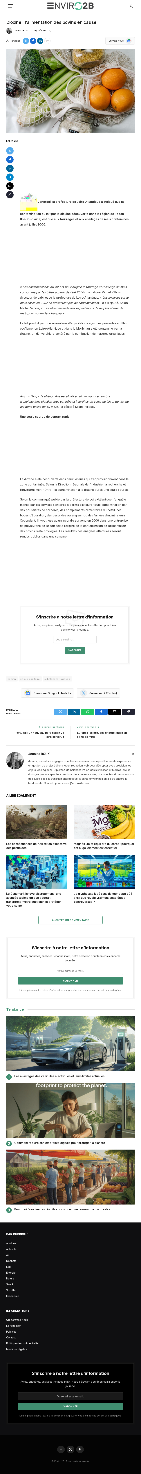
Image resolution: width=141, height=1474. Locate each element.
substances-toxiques (57, 678)
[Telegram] (10, 177)
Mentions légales (16, 1349)
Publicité (11, 1331)
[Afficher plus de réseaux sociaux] (47, 41)
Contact (11, 1337)
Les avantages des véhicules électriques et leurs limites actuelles (59, 1076)
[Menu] (10, 6)
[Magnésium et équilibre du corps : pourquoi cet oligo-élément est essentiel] (104, 822)
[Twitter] (10, 150)
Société (11, 1290)
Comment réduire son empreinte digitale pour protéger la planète (59, 1143)
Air (7, 1255)
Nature (10, 1278)
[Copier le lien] (10, 194)
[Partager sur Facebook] (33, 41)
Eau (8, 1266)
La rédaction (13, 1325)
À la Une (11, 1243)
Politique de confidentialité (22, 1343)
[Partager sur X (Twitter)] (26, 41)
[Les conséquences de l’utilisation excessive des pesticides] (36, 822)
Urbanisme (12, 1296)
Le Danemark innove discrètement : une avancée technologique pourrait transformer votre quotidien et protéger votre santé (33, 899)
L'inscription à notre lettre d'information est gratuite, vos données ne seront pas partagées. (70, 990)
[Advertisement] (79, 165)
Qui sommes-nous (17, 1319)
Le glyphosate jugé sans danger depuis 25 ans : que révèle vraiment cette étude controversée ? (103, 898)
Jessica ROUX (22, 30)
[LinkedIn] (10, 168)
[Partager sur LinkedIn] (40, 41)
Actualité (11, 1249)
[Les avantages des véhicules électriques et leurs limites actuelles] (70, 1043)
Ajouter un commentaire (70, 920)
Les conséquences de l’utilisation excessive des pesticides (36, 846)
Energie (11, 1272)
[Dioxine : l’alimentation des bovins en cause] (70, 91)
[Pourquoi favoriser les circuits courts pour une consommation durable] (70, 1177)
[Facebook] (10, 159)
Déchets (11, 1260)
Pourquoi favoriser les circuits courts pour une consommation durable (62, 1209)
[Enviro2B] (70, 6)
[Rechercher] (131, 6)
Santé (9, 1284)
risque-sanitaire (30, 678)
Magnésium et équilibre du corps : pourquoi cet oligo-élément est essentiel (104, 846)
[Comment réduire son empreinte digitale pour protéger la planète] (70, 1110)
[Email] (10, 186)
